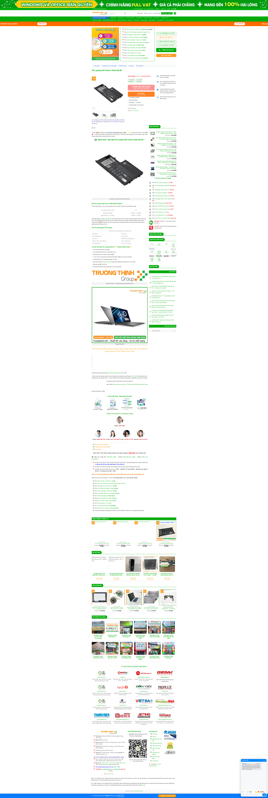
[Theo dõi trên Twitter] (172, 9)
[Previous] (94, 93)
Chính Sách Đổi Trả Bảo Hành (102, 447)
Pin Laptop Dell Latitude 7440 (144, 543)
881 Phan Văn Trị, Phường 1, (136, 29)
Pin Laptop (131, 65)
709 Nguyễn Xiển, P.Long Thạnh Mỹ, (138, 42)
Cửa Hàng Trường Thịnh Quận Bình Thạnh (140, 637)
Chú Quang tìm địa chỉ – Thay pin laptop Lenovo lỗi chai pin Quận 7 (163, 296)
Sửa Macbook (144, 20)
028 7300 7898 (112, 763)
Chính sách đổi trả (156, 745)
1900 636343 (135, 376)
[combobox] (162, 331)
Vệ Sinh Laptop (165, 17)
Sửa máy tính (121, 17)
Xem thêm (99, 578)
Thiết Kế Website (169, 20)
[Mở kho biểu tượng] (265, 792)
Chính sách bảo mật (157, 743)
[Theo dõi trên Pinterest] (174, 9)
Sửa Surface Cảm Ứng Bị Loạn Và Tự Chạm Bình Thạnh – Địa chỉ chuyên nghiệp (163, 301)
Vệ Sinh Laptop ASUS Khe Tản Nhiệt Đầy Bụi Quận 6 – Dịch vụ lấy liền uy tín (164, 282)
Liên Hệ (168, 9)
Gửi (264, 794)
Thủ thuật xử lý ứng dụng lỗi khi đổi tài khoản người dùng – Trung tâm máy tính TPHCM (162, 311)
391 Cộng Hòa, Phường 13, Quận (137, 37)
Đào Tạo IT (130, 20)
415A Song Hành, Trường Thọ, (136, 40)
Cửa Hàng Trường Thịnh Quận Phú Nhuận (140, 658)
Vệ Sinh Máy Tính (130, 17)
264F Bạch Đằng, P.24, (135, 45)
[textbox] (251, 794)
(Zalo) (133, 457)
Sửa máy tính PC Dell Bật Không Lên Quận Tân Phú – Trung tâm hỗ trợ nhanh (163, 287)
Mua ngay (141, 93)
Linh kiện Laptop (122, 65)
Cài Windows (139, 17)
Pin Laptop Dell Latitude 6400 (123, 543)
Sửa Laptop (156, 17)
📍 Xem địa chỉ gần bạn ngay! (167, 795)
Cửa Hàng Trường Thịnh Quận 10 (126, 636)
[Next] (123, 93)
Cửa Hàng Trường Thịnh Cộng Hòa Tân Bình (168, 637)
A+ (249, 791)
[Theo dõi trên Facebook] (171, 9)
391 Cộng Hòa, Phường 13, (164, 192)
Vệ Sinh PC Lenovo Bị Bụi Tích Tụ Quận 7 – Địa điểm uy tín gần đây (163, 292)
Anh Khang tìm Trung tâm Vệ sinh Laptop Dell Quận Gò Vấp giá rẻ (163, 320)
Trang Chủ (113, 17)
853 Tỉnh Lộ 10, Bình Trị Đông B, (138, 58)
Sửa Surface (152, 20)
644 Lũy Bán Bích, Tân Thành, (136, 47)
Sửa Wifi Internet (97, 20)
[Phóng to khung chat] (263, 760)
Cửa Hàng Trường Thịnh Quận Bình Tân (154, 657)
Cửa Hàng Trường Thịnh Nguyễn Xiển (126, 657)
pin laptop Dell (107, 218)
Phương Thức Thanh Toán (101, 444)
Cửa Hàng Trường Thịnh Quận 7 (168, 657)
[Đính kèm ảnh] (242, 792)
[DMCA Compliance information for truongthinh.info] (169, 752)
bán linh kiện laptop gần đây (113, 373)
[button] (167, 13)
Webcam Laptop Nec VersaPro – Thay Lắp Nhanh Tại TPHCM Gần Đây (134, 608)
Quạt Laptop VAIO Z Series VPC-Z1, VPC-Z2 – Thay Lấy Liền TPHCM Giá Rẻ (116, 608)
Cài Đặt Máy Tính (148, 17)
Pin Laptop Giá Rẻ (106, 262)
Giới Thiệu (154, 734)
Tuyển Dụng (163, 9)
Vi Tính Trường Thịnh (131, 384)
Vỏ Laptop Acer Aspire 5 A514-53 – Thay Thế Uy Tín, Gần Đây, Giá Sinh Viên (151, 608)
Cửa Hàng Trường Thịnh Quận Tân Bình (154, 636)
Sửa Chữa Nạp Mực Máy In (109, 20)
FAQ (145, 9)
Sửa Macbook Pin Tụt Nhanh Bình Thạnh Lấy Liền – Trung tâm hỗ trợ (163, 277)
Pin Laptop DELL (139, 65)
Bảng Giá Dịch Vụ (150, 9)
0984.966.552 (103, 9)
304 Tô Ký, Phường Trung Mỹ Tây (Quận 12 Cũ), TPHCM (111, 483)
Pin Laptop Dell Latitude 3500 (166, 543)
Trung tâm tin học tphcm (119, 384)
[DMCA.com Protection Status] (170, 745)
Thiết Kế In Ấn (160, 20)
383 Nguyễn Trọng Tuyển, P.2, (136, 34)
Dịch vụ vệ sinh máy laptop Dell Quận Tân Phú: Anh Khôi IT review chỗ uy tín (163, 306)
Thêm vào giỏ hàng (141, 87)
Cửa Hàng (136, 20)
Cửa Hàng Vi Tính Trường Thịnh (109, 65)
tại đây (143, 785)
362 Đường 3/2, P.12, (134, 53)
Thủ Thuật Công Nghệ (137, 9)
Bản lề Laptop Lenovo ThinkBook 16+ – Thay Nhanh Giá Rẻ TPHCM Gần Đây (168, 608)
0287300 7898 (111, 457)
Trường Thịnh (96, 65)
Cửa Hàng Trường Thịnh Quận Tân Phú (98, 657)
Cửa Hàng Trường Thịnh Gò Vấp (98, 636)
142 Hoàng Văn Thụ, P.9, (136, 55)
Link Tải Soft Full (109, 773)
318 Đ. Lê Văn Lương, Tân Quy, (136, 50)
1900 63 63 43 (105, 763)
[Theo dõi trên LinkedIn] (175, 9)
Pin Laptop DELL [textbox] (161, 330)
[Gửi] (125, 13)
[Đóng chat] (265, 760)
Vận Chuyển (98, 449)
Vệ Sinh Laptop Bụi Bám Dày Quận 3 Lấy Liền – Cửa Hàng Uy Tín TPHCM (163, 316)
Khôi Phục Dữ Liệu (121, 20)
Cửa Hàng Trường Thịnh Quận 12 (112, 636)
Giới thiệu (157, 9)
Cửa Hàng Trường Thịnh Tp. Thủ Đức (112, 657)
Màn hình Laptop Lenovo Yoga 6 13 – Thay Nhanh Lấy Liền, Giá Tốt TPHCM (100, 608)
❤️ (262, 792)
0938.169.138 (96, 9)
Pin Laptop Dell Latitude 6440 (101, 543)
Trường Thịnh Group (143, 384)
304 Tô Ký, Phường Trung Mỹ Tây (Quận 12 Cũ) (138, 32)
